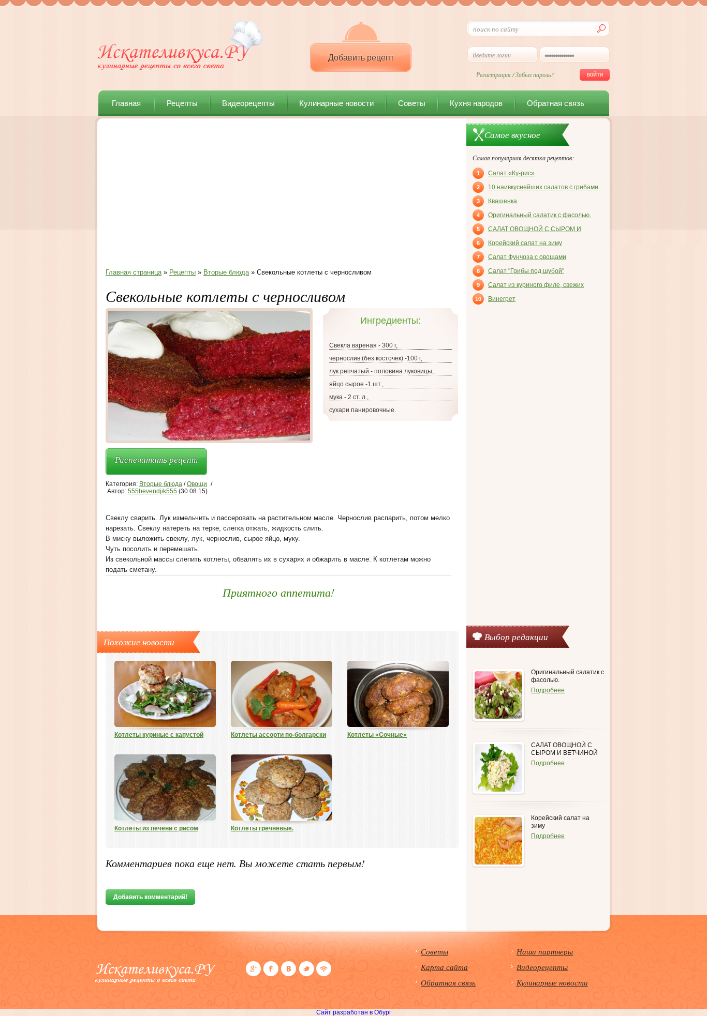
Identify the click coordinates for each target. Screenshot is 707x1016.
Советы (411, 103)
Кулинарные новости (336, 103)
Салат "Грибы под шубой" (520, 271)
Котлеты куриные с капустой (158, 734)
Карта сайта (444, 967)
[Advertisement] (278, 196)
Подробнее (548, 690)
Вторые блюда (160, 484)
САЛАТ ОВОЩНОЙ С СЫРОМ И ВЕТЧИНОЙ (529, 230)
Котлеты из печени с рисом (156, 828)
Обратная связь (555, 103)
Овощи (197, 484)
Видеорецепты (248, 103)
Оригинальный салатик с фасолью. (534, 215)
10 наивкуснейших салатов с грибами (537, 187)
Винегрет (495, 298)
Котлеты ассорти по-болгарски (278, 734)
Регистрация (493, 74)
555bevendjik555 (152, 491)
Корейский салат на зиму (519, 243)
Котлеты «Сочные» (377, 734)
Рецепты (182, 103)
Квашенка (497, 201)
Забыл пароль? (534, 74)
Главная (126, 103)
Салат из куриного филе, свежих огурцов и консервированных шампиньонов (530, 286)
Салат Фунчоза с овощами (521, 257)
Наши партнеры (545, 951)
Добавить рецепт (361, 57)
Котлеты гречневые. (262, 828)
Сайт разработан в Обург (353, 1012)
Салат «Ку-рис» (506, 173)
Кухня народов (476, 103)
